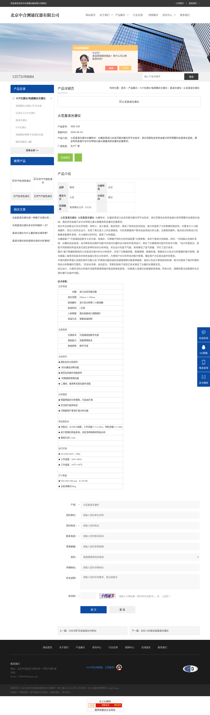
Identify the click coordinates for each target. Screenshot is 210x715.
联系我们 (193, 3)
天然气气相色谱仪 (43, 196)
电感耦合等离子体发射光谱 (29, 134)
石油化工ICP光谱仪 (25, 113)
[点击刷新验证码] (107, 596)
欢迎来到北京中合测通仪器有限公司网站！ (29, 3)
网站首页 (90, 15)
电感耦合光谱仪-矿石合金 (29, 105)
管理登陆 (102, 688)
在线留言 (65, 157)
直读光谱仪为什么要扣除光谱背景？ (30, 233)
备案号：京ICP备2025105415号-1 (63, 688)
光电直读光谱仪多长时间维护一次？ (30, 225)
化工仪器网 (93, 688)
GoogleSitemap (113, 688)
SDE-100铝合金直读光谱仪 (155, 630)
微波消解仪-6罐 (24, 141)
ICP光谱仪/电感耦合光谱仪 (153, 88)
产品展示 (120, 15)
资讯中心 (167, 15)
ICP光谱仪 (21, 127)
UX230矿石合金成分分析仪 (82, 630)
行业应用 (138, 15)
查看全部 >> (32, 150)
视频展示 (153, 15)
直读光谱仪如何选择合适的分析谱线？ (31, 240)
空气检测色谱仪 (21, 196)
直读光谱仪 (21, 120)
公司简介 (180, 3)
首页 (123, 88)
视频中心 (129, 647)
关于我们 (104, 15)
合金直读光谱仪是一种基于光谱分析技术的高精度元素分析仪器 (44, 217)
